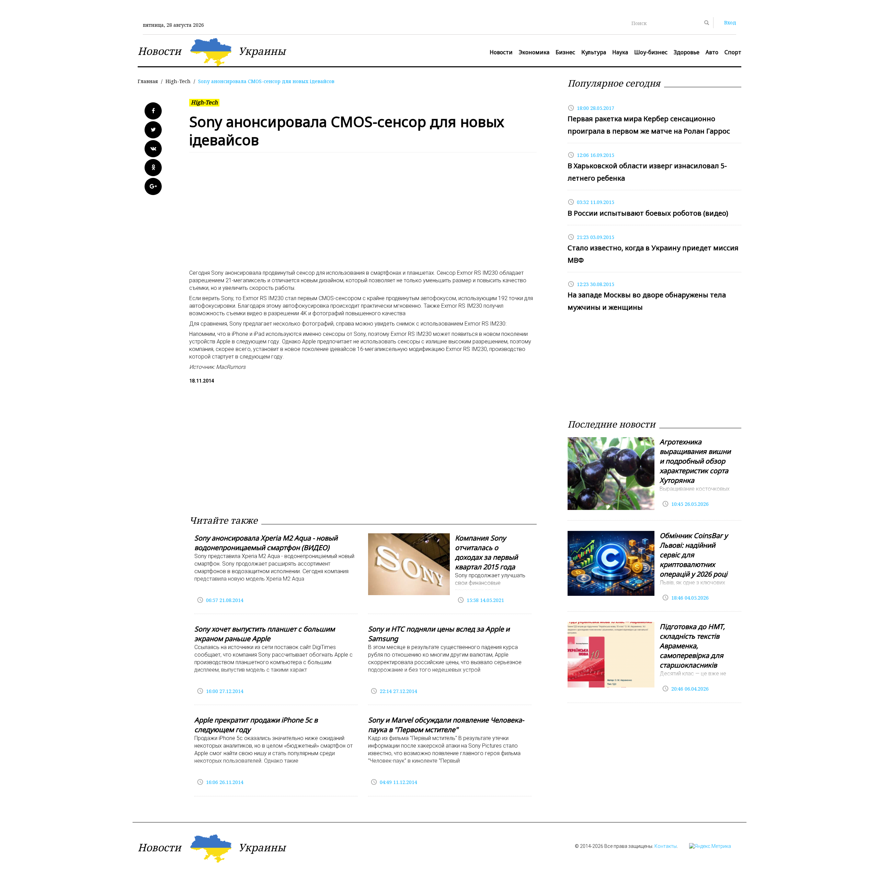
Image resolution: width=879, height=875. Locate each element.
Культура (593, 52)
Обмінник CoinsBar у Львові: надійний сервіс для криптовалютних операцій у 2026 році (694, 555)
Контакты (665, 846)
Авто (712, 52)
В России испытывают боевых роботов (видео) (648, 213)
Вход (730, 22)
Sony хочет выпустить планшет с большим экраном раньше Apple (264, 633)
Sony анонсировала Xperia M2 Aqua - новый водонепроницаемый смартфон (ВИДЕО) (266, 542)
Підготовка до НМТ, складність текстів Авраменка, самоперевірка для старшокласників (692, 646)
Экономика (534, 52)
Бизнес (565, 52)
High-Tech (178, 81)
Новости (501, 52)
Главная (148, 81)
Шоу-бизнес (650, 52)
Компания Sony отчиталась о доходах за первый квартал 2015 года (486, 552)
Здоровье (686, 52)
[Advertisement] (363, 214)
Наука (620, 52)
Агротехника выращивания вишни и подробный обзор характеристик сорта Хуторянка (695, 461)
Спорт (732, 52)
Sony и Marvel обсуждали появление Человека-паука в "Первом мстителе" (446, 724)
